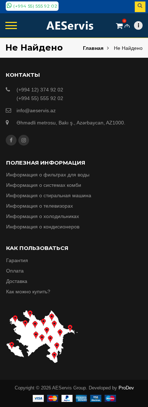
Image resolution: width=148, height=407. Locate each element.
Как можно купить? (28, 291)
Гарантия (17, 260)
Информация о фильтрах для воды (47, 175)
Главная (93, 48)
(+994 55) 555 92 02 (34, 6)
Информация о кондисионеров (42, 226)
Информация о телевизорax (39, 206)
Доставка (16, 281)
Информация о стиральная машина (48, 195)
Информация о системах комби (43, 185)
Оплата (15, 271)
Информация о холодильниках (42, 216)
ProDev (126, 388)
